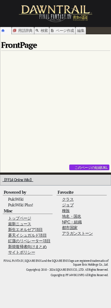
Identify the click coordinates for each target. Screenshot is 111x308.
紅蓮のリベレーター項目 (29, 241)
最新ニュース (19, 224)
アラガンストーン (77, 233)
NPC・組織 (72, 222)
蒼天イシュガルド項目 (27, 235)
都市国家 (69, 227)
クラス (68, 199)
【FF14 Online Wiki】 (17, 180)
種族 (66, 210)
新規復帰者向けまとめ (27, 246)
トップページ (19, 218)
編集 (80, 30)
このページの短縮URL (91, 167)
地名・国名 (71, 216)
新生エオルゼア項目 (25, 229)
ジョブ (68, 205)
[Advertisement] (55, 108)
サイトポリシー (21, 252)
